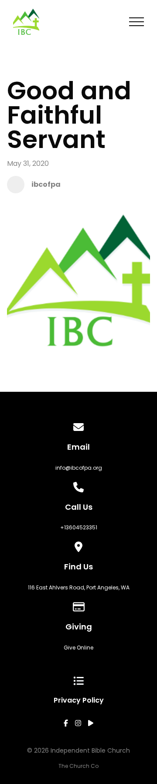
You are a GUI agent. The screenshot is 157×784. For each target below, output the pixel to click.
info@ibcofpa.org (78, 467)
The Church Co (78, 766)
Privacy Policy (79, 700)
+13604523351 (78, 527)
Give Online (78, 647)
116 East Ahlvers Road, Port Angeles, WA (79, 587)
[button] (136, 21)
